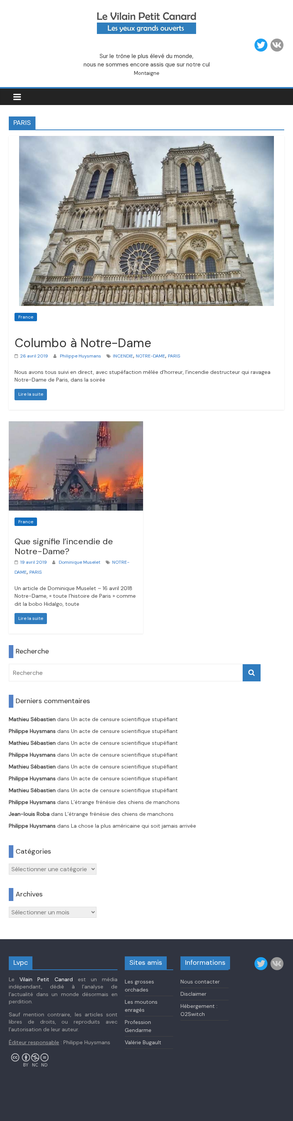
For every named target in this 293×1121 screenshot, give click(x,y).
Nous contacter (200, 981)
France (25, 317)
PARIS (174, 356)
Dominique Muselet (79, 562)
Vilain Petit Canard (45, 979)
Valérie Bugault (143, 1042)
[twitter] (260, 45)
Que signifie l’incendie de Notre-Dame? (63, 546)
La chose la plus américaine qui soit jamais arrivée (133, 825)
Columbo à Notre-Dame (82, 343)
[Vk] (276, 45)
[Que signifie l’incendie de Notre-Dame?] (76, 426)
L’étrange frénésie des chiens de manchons (125, 802)
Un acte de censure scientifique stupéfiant (124, 719)
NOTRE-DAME (150, 356)
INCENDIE (123, 356)
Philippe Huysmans (80, 356)
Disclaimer (193, 993)
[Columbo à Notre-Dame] (146, 141)
